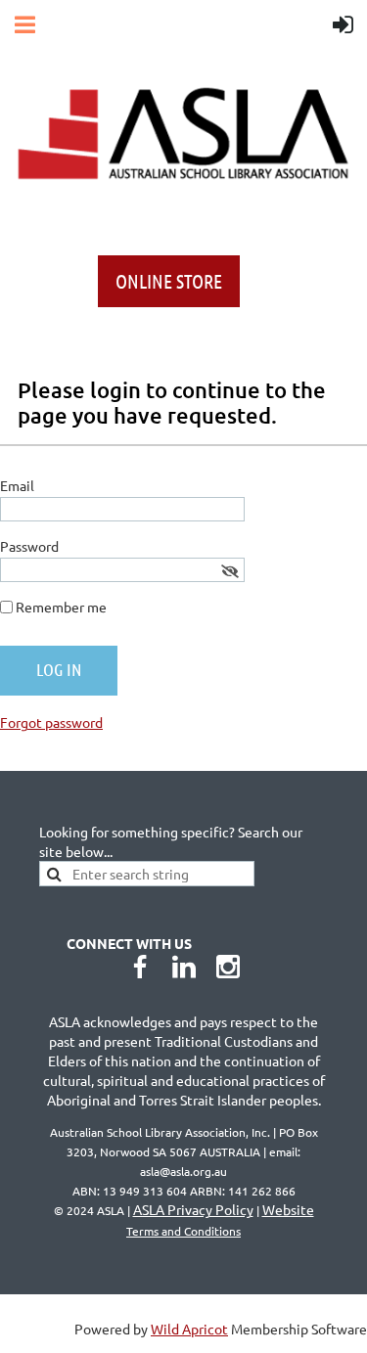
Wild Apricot (189, 1328)
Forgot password (51, 722)
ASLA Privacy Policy (193, 1209)
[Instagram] (228, 966)
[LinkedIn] (184, 966)
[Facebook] (140, 966)
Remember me (61, 606)
